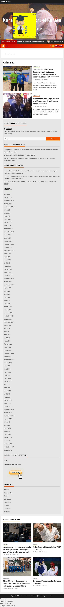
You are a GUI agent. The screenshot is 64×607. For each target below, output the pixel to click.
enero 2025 (7, 225)
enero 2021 (7, 347)
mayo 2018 (7, 428)
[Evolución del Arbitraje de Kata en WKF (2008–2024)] (47, 532)
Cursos (6, 496)
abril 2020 (7, 375)
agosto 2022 (8, 288)
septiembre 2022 (9, 285)
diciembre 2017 (8, 444)
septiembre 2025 (9, 207)
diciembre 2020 (8, 350)
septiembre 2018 (9, 416)
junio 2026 (7, 194)
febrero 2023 (8, 269)
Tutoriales (7, 511)
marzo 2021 (7, 341)
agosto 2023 (8, 253)
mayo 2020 (7, 372)
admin (46, 79)
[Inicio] (3, 46)
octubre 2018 (8, 413)
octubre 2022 (8, 282)
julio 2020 (7, 366)
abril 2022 (7, 300)
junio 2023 (7, 257)
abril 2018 (7, 431)
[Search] (50, 46)
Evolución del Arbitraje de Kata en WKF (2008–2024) (19, 155)
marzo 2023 (7, 266)
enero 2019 (7, 403)
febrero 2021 (8, 344)
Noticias (6, 505)
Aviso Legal (3, 599)
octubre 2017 (8, 450)
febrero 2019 (8, 400)
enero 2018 (7, 441)
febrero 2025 (8, 222)
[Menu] (7, 46)
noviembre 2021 (9, 316)
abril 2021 (7, 338)
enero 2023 (7, 272)
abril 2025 (7, 216)
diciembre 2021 (8, 313)
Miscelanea (7, 502)
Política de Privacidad (6, 601)
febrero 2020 (8, 381)
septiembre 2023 (9, 250)
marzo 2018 (7, 434)
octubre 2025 (8, 204)
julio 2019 (7, 384)
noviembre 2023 (9, 244)
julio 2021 (7, 328)
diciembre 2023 (8, 241)
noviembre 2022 (9, 278)
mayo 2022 (7, 297)
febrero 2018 (8, 437)
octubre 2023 (8, 247)
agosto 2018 (8, 419)
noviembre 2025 (9, 200)
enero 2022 (7, 310)
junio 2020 (7, 369)
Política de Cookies (5, 603)
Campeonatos (36, 66)
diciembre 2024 (8, 229)
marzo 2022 (7, 303)
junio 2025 (7, 213)
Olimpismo (7, 508)
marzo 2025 (7, 219)
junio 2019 (7, 388)
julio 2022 (7, 291)
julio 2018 (7, 422)
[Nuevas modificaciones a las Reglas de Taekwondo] (47, 566)
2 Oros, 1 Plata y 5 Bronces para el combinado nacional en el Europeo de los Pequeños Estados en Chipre (16, 583)
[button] (7, 46)
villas (5, 181)
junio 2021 (7, 331)
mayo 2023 (7, 260)
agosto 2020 (8, 363)
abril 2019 (7, 394)
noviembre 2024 (9, 232)
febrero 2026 (8, 197)
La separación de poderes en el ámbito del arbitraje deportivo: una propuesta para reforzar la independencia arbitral (17, 549)
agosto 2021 (8, 325)
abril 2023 (7, 263)
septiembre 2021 (9, 322)
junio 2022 (7, 294)
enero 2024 (7, 238)
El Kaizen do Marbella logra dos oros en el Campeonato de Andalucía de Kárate (46, 101)
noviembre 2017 (9, 447)
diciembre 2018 (8, 406)
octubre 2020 (8, 356)
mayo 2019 (7, 391)
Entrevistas (7, 499)
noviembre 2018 (9, 409)
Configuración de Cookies (7, 606)
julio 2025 (7, 210)
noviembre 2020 (9, 353)
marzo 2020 (7, 378)
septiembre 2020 (9, 360)
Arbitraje (6, 490)
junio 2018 (7, 425)
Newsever (41, 596)
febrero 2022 (8, 307)
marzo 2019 (7, 397)
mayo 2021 (7, 335)
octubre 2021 (8, 319)
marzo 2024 (7, 235)
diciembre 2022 (8, 275)
